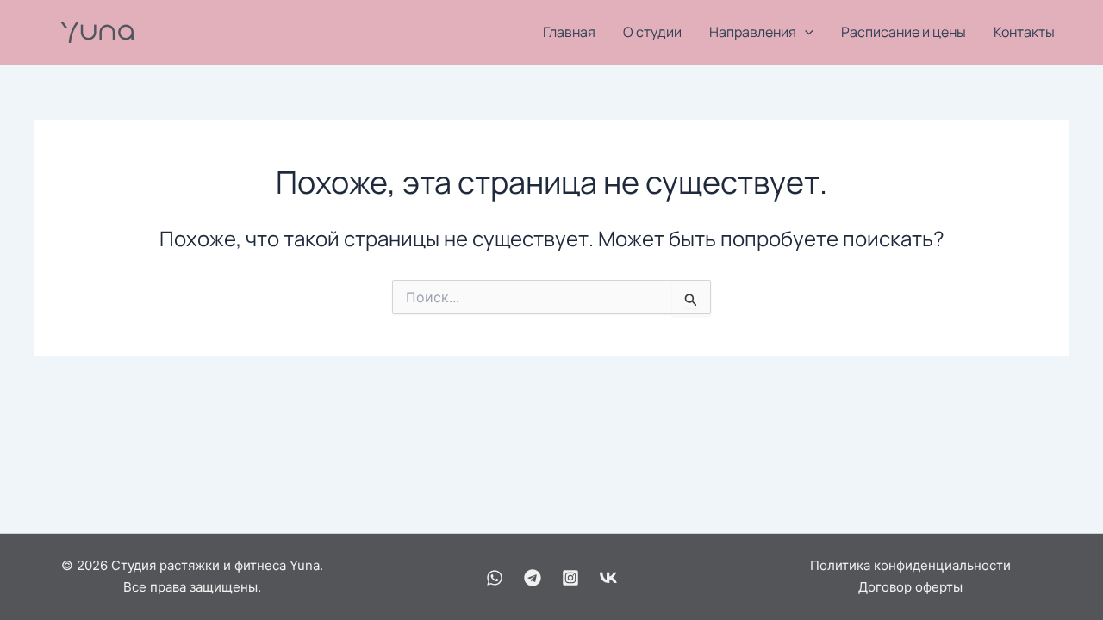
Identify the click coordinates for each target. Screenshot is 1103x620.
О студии (652, 31)
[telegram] (532, 578)
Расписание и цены (903, 31)
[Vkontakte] (608, 578)
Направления (752, 31)
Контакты (1024, 31)
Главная (569, 31)
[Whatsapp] (494, 578)
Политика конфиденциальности (910, 565)
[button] (804, 32)
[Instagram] (570, 578)
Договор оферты (910, 587)
